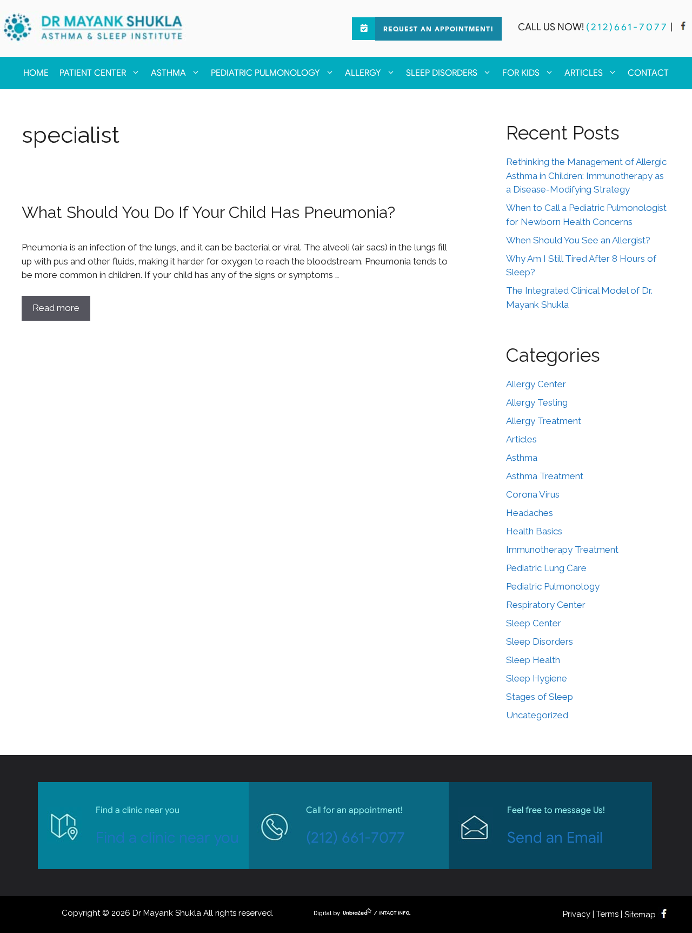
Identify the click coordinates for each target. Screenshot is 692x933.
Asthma (168, 73)
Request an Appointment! (438, 30)
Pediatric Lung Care (546, 568)
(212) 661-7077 (355, 837)
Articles (583, 73)
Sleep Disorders (441, 73)
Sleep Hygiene (536, 678)
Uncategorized (537, 715)
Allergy (363, 73)
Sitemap (640, 914)
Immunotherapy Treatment (562, 549)
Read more (55, 307)
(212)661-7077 (627, 27)
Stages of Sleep (539, 696)
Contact (648, 73)
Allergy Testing (537, 402)
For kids (521, 73)
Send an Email (555, 837)
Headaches (529, 512)
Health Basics (534, 531)
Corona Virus (533, 494)
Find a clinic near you (167, 837)
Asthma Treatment (544, 476)
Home (36, 73)
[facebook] (683, 27)
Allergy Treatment (543, 420)
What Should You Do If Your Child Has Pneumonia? (208, 212)
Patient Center (92, 73)
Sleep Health (533, 659)
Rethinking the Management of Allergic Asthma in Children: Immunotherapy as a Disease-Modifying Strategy (586, 175)
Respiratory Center (545, 604)
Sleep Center (533, 623)
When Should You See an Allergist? (578, 240)
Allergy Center (536, 384)
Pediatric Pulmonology (265, 73)
